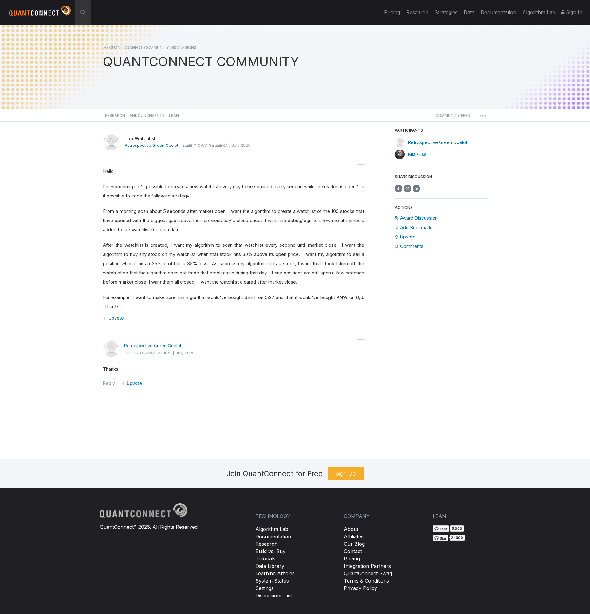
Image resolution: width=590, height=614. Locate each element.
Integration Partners (367, 566)
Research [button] (115, 115)
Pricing (392, 12)
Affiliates (354, 536)
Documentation (273, 536)
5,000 (457, 528)
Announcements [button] (147, 115)
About (351, 529)
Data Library (269, 566)
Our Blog (354, 544)
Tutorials (265, 559)
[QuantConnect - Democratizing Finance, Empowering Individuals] (40, 13)
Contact (353, 551)
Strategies (446, 12)
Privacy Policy (360, 588)
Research (417, 12)
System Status (272, 581)
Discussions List (273, 595)
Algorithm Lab (271, 529)
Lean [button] (174, 115)
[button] (452, 117)
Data (469, 12)
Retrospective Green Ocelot (152, 345)
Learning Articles (275, 573)
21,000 (457, 538)
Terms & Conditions (366, 581)
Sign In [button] (573, 12)
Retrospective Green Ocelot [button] (151, 145)
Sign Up (346, 473)
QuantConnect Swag (368, 573)
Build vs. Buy (270, 551)
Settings (264, 588)
